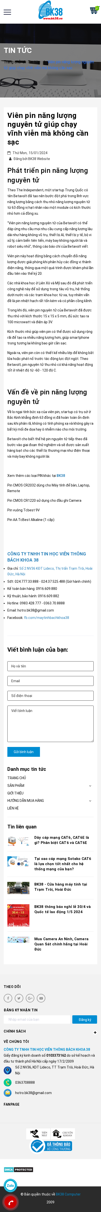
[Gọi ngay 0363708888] (10, 1202)
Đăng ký (85, 1020)
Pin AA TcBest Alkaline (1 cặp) (30, 520)
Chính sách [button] (15, 1031)
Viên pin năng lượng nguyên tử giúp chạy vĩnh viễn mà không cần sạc (48, 128)
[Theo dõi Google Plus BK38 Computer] (30, 998)
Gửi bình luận (24, 752)
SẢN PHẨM (15, 786)
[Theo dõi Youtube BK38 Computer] (41, 998)
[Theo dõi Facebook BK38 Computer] (8, 998)
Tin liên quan (22, 827)
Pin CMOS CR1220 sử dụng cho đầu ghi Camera (44, 500)
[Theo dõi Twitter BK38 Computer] (19, 998)
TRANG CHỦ (16, 778)
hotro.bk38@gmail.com (33, 1093)
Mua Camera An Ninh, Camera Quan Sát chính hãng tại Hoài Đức (61, 944)
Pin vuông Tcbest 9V (23, 510)
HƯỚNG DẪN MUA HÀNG (25, 801)
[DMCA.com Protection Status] (18, 1169)
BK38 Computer (68, 1194)
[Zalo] (10, 1185)
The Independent (29, 190)
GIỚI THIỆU (15, 793)
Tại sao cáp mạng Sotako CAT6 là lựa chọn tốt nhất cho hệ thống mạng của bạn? (62, 863)
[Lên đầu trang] (84, 1201)
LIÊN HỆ (13, 808)
